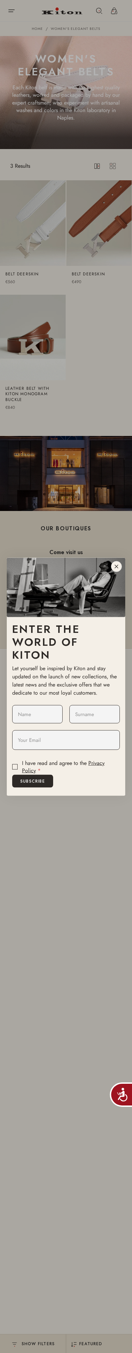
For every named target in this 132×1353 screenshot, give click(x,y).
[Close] (116, 566)
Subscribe (32, 781)
